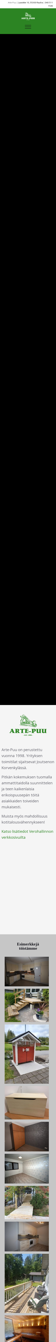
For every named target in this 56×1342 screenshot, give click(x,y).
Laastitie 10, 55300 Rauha (30, 2)
